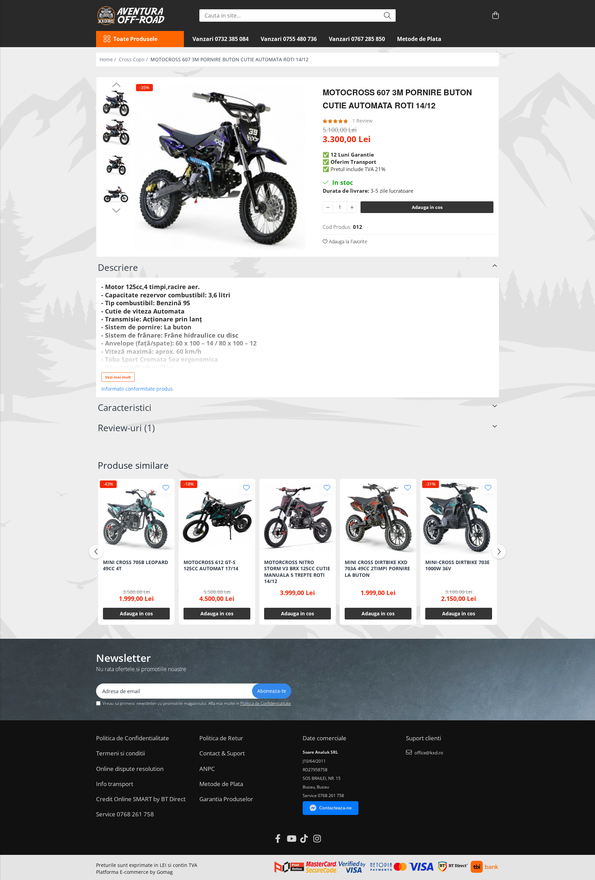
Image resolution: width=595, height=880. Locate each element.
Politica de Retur (221, 738)
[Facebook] (278, 839)
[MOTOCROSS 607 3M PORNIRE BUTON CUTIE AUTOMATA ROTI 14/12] (219, 168)
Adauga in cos (427, 207)
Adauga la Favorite (347, 241)
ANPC (207, 769)
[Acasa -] (135, 15)
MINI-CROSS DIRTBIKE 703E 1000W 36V (457, 565)
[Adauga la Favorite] (166, 487)
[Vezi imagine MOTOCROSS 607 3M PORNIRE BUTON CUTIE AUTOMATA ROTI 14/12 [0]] (116, 103)
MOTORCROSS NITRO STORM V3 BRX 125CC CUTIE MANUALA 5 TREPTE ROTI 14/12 (297, 571)
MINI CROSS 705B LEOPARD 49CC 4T (135, 565)
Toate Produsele (135, 39)
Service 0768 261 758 (125, 814)
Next (116, 209)
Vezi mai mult (118, 377)
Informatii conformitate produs (137, 389)
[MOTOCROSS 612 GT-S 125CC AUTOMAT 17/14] (217, 517)
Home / (108, 59)
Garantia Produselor (226, 799)
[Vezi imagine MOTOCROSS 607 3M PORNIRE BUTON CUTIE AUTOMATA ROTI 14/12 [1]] (116, 132)
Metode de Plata (419, 39)
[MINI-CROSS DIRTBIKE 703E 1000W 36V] (458, 517)
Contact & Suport (222, 753)
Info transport (114, 784)
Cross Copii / (134, 59)
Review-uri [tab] (126, 428)
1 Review (362, 120)
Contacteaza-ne (335, 807)
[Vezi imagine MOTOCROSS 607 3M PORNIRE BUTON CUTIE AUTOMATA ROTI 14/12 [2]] (116, 162)
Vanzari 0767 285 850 (357, 39)
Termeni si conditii (120, 753)
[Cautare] (387, 15)
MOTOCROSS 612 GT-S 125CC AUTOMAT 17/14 (211, 565)
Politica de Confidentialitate (265, 703)
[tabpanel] (219, 168)
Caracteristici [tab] (125, 407)
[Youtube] (291, 839)
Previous (116, 85)
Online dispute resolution (130, 769)
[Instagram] (317, 839)
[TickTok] (304, 839)
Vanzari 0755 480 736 (289, 39)
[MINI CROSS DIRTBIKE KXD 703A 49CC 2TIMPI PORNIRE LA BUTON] (378, 517)
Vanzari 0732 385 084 (220, 39)
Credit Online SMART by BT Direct (141, 799)
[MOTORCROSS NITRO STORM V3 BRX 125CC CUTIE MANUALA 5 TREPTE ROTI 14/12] (297, 517)
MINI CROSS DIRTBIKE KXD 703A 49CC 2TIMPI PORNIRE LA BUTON (377, 568)
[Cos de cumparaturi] (495, 16)
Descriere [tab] (118, 267)
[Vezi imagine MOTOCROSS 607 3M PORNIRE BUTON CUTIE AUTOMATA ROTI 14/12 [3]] (116, 191)
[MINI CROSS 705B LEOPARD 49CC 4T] (136, 517)
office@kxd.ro (428, 753)
